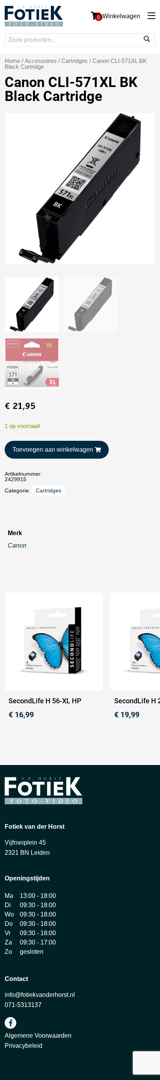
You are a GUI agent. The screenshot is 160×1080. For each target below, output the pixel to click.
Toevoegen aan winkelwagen (52, 449)
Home (12, 61)
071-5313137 (23, 1005)
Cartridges (74, 61)
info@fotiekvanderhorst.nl (40, 994)
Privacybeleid (23, 1045)
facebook (10, 1023)
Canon (17, 545)
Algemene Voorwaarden (38, 1035)
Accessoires (41, 61)
